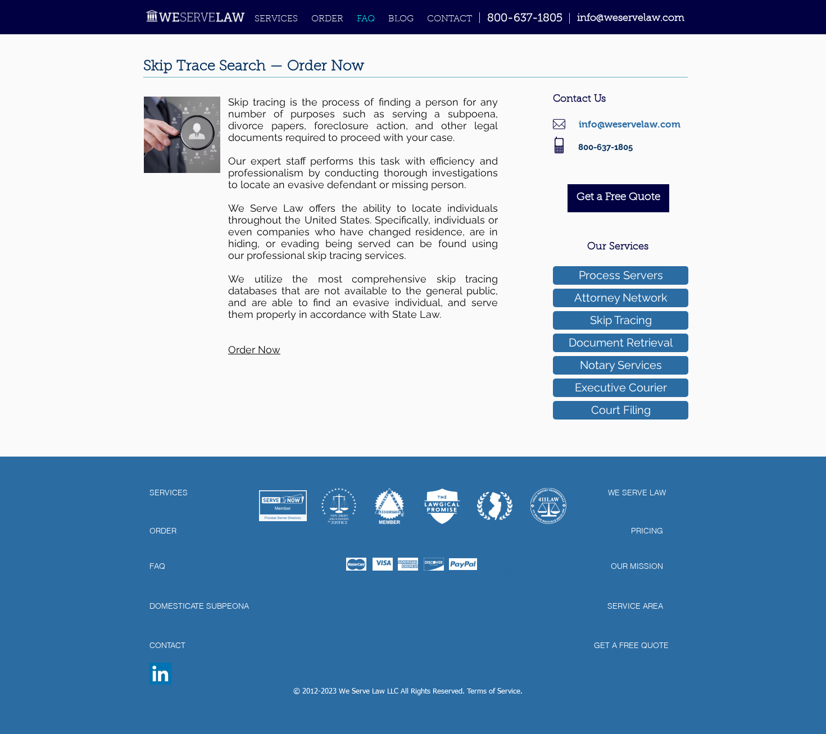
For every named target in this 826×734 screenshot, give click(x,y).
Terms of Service (493, 691)
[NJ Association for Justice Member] (338, 506)
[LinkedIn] (160, 674)
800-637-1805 (524, 18)
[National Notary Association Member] (389, 506)
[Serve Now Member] (283, 505)
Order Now (254, 349)
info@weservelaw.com (629, 124)
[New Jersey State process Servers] (494, 506)
